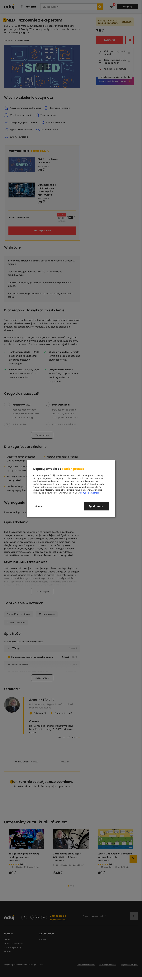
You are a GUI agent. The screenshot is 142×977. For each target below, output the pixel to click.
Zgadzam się (96, 506)
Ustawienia (39, 506)
